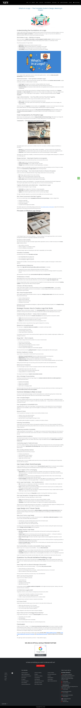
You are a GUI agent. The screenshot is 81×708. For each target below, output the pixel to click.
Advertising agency (24, 672)
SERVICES (33, 2)
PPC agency (23, 679)
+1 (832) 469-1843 (65, 701)
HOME (27, 2)
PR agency (36, 674)
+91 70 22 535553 (65, 692)
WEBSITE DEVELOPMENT (64, 2)
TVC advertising (37, 677)
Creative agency (50, 679)
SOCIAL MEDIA (54, 2)
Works (6, 676)
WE (29, 2)
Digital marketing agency (25, 674)
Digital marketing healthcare (52, 680)
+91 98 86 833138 (77, 2)
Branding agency (50, 677)
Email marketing (24, 682)
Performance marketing (38, 675)
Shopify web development (25, 684)
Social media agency (24, 680)
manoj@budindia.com (66, 682)
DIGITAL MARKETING (48, 2)
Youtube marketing (51, 672)
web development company (26, 675)
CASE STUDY (41, 2)
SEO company (23, 677)
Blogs (5, 679)
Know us (6, 674)
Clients (6, 678)
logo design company (38, 682)
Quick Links (4, 703)
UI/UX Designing (37, 679)
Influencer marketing (38, 672)
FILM (58, 2)
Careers (6, 673)
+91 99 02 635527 (65, 696)
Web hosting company (38, 684)
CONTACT (70, 2)
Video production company (39, 680)
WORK (37, 2)
